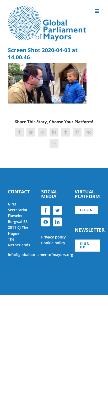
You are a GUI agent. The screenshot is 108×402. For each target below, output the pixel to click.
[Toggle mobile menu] (97, 11)
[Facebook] (45, 210)
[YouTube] (45, 222)
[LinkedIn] (57, 222)
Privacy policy (53, 237)
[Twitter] (57, 210)
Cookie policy (53, 242)
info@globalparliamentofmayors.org (40, 254)
